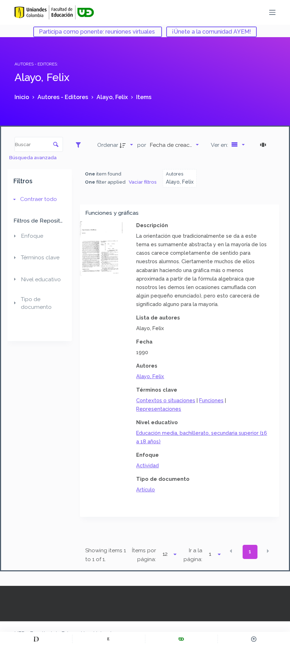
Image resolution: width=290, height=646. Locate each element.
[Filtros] (80, 145)
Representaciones (158, 409)
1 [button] (250, 551)
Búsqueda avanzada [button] (33, 157)
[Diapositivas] (264, 145)
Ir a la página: (193, 555)
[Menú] (272, 12)
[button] (231, 551)
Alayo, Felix (150, 376)
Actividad (147, 465)
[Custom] (36, 639)
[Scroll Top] (254, 639)
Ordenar (107, 145)
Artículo (145, 489)
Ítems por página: (144, 555)
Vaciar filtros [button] (143, 182)
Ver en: (220, 145)
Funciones (211, 400)
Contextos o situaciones (165, 400)
